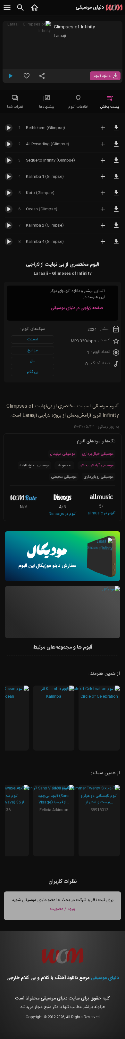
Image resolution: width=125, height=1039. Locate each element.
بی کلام (32, 372)
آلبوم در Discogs (63, 514)
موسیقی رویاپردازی (98, 477)
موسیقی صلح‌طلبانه (34, 465)
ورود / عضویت (62, 908)
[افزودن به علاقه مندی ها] (26, 78)
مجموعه (64, 465)
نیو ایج (32, 350)
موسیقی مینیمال (62, 454)
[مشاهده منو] (7, 11)
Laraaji (60, 36)
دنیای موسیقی (105, 978)
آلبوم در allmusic (101, 513)
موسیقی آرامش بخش (96, 465)
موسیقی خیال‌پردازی (97, 454)
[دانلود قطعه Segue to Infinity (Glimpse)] (116, 163)
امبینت (32, 339)
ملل (32, 361)
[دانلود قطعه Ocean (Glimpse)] (116, 212)
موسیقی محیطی (64, 477)
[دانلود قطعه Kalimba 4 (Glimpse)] (116, 244)
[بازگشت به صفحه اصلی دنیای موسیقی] (34, 11)
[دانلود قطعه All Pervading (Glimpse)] (116, 147)
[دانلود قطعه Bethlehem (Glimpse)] (116, 130)
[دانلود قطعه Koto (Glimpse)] (116, 196)
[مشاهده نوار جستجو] (20, 11)
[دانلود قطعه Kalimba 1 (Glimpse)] (116, 179)
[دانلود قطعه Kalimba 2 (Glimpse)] (116, 228)
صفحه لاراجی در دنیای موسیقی (77, 308)
